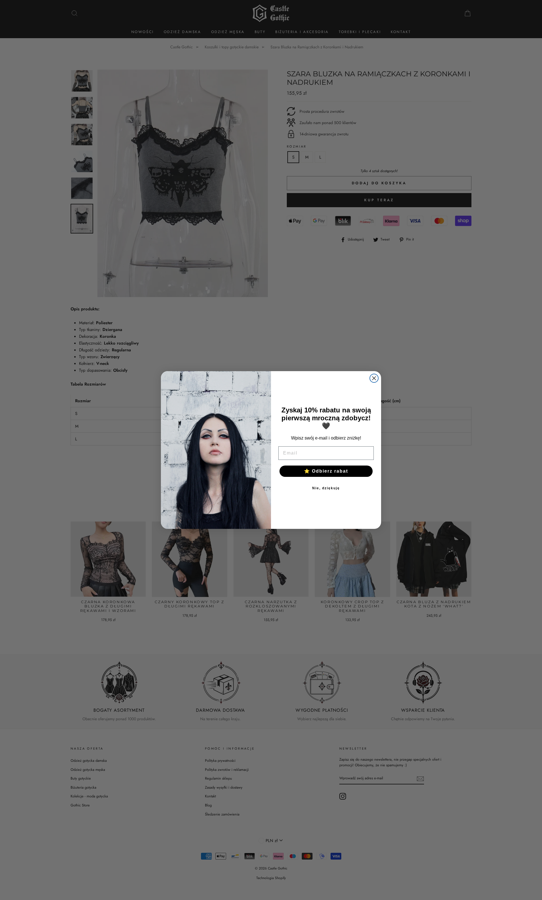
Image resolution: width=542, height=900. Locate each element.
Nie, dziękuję (326, 488)
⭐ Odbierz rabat (326, 471)
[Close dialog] (374, 378)
